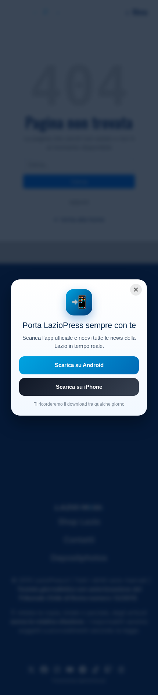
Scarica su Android (79, 365)
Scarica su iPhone (79, 387)
